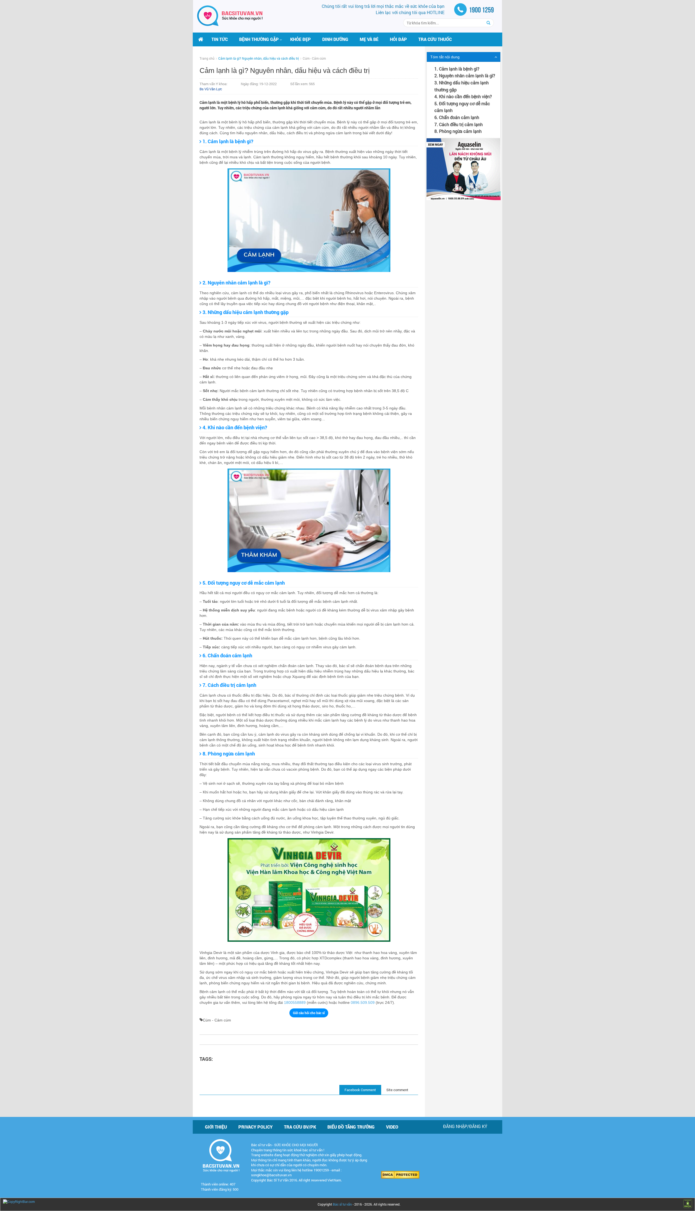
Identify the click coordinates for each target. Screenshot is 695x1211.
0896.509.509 (363, 1002)
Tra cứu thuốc (435, 39)
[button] (259, 39)
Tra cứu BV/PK (300, 1127)
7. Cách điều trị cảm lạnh (458, 124)
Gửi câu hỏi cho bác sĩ (309, 1013)
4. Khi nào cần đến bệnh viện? (463, 96)
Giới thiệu (216, 1127)
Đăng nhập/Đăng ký (465, 1126)
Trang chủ (207, 58)
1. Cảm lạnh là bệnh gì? (456, 69)
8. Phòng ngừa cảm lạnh (458, 131)
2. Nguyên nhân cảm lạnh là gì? (464, 75)
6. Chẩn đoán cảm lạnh (456, 117)
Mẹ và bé (369, 39)
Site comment (397, 1089)
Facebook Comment (360, 1089)
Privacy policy (255, 1127)
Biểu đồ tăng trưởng (351, 1127)
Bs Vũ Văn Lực (211, 89)
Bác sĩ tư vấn (342, 1204)
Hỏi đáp (398, 39)
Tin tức (219, 39)
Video (392, 1127)
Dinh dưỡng (335, 39)
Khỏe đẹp (300, 39)
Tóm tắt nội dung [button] (445, 57)
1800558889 (295, 1002)
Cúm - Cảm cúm (314, 58)
